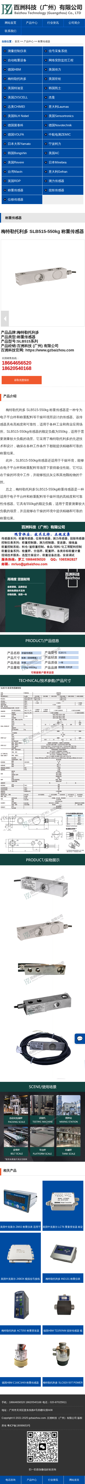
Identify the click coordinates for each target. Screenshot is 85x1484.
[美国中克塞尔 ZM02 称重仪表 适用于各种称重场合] (20, 1220)
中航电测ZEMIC (60, 134)
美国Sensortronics (61, 116)
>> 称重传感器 (42, 41)
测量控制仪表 (17, 51)
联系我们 (10, 31)
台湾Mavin (15, 171)
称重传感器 (15, 190)
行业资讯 (53, 22)
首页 (17, 41)
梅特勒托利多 (17, 78)
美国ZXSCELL (18, 97)
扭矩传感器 (56, 190)
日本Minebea (57, 162)
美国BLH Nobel (18, 116)
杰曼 (52, 97)
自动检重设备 (17, 60)
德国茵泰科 (15, 125)
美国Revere (16, 162)
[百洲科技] (42, 14)
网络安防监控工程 (61, 60)
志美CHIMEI (16, 106)
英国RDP (14, 181)
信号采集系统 (58, 51)
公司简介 (74, 22)
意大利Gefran (58, 171)
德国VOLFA (16, 134)
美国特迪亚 (15, 88)
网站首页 (10, 22)
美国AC (54, 153)
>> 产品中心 (27, 41)
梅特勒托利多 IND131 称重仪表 (63, 1278)
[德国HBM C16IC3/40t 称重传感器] (20, 1376)
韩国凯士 (55, 88)
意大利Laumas (59, 106)
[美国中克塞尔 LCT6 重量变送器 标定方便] (62, 1220)
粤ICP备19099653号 (18, 1425)
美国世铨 (55, 78)
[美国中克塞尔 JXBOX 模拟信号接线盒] (20, 1272)
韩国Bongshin (17, 153)
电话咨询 (10, 1479)
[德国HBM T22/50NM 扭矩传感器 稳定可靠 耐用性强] (62, 1324)
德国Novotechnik (60, 125)
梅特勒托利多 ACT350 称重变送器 (20, 1330)
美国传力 (55, 69)
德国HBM (14, 69)
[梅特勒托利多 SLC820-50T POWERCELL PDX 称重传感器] (62, 1376)
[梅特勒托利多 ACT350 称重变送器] (20, 1324)
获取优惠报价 (21, 380)
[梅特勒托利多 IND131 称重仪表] (62, 1272)
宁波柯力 (55, 143)
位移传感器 (15, 199)
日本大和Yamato (19, 143)
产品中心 (32, 22)
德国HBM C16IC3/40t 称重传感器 (20, 1382)
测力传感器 (56, 181)
